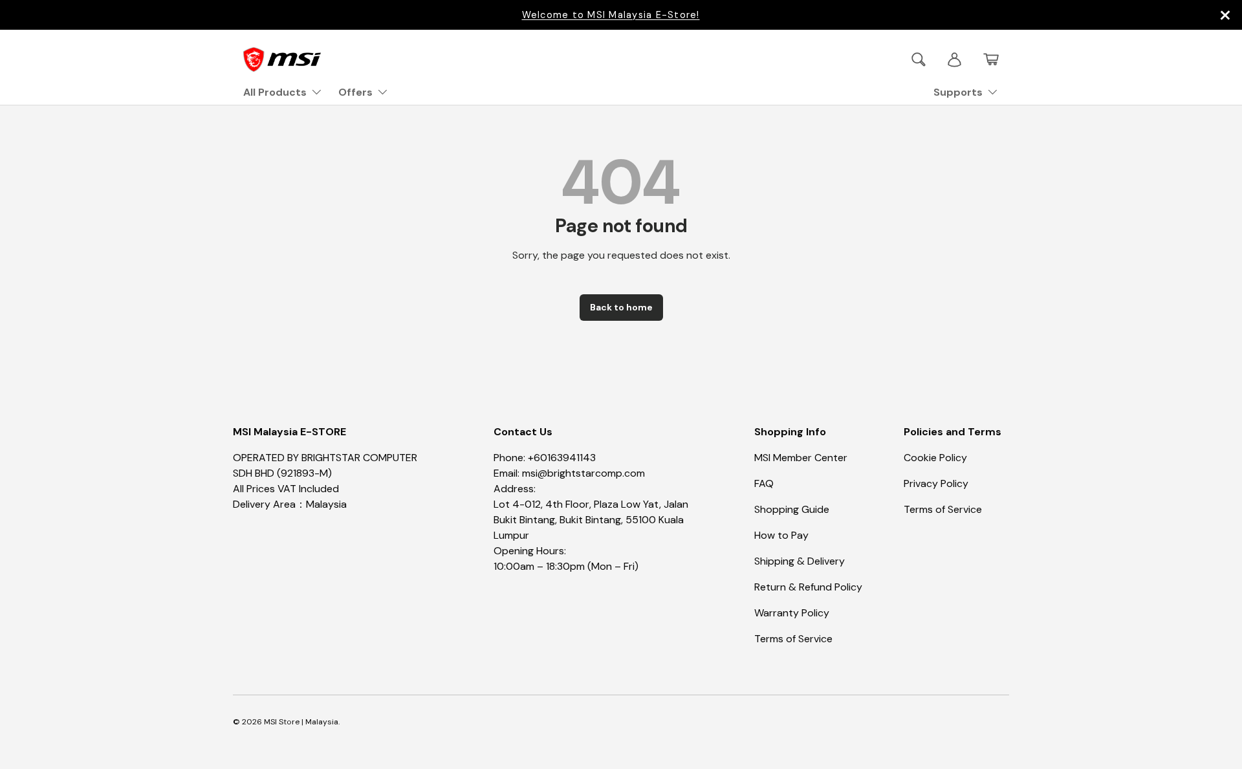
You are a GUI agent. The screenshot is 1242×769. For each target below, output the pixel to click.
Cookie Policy (935, 457)
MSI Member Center (800, 457)
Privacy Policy (936, 483)
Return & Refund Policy (808, 587)
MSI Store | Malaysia (301, 722)
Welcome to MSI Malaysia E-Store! (611, 15)
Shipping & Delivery (799, 561)
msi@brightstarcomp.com (583, 473)
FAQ (764, 483)
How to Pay (781, 535)
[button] (991, 59)
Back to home (621, 307)
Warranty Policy (791, 613)
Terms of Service (793, 638)
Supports (958, 92)
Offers (355, 92)
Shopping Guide (791, 509)
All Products (275, 92)
